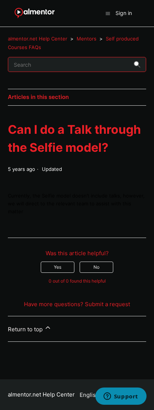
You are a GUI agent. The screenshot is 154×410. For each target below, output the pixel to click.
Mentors (86, 39)
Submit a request (107, 304)
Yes (57, 267)
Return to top (26, 329)
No (96, 267)
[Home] (35, 13)
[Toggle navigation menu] (107, 13)
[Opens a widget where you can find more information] (121, 397)
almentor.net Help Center (37, 39)
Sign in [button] (124, 13)
